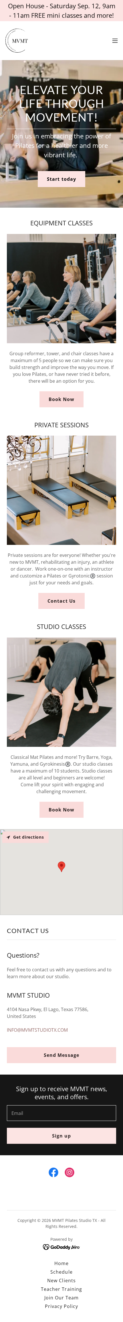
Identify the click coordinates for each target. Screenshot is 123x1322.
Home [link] (61, 1263)
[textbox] (61, 1113)
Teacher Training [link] (61, 1289)
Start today (61, 179)
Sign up (61, 1136)
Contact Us (61, 601)
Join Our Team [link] (61, 1298)
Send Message (61, 1055)
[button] (115, 40)
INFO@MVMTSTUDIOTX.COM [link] (37, 1030)
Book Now (61, 399)
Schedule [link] (61, 1272)
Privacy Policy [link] (61, 1306)
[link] (18, 40)
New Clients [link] (61, 1280)
